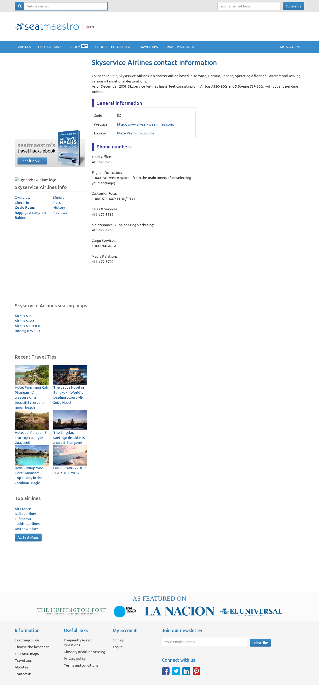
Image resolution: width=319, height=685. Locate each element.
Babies (20, 217)
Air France (23, 509)
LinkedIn (186, 671)
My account (290, 47)
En (91, 26)
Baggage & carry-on (30, 213)
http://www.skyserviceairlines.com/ (145, 124)
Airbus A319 (24, 316)
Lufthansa (23, 519)
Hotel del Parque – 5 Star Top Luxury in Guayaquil (31, 438)
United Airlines (27, 529)
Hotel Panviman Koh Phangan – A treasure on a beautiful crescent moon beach (31, 397)
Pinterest (196, 671)
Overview (22, 197)
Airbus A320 (24, 321)
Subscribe (293, 6)
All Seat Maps (28, 537)
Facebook (166, 671)
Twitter (176, 671)
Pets (57, 203)
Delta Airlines (26, 514)
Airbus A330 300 (27, 326)
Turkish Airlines (27, 524)
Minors (58, 197)
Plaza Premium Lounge (135, 133)
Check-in (22, 203)
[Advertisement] (219, 26)
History (59, 207)
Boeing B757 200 (28, 331)
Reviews (60, 213)
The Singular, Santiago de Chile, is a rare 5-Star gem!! (69, 438)
